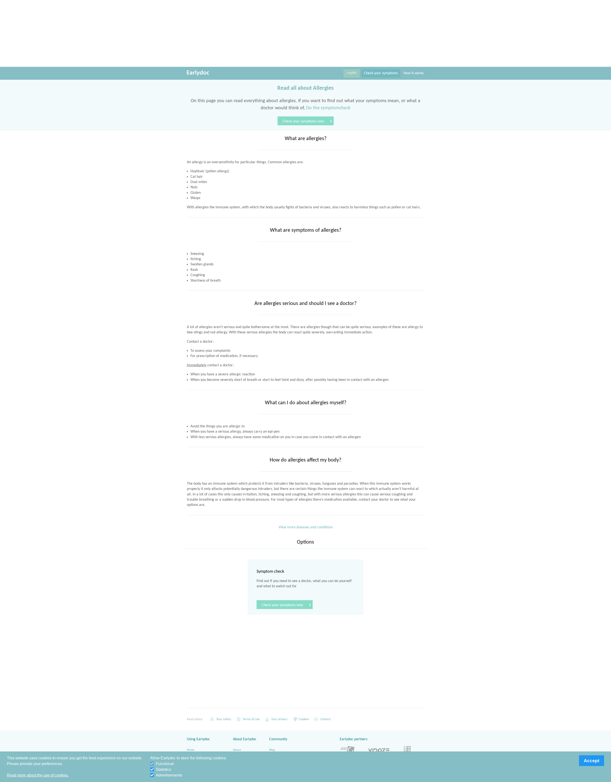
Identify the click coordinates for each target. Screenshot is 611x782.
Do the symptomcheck (328, 108)
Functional (165, 764)
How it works (414, 73)
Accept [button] (591, 760)
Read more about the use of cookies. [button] (38, 775)
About (237, 749)
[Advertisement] (305, 33)
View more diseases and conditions (306, 527)
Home (190, 749)
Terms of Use (251, 719)
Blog (272, 749)
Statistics (163, 769)
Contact (325, 719)
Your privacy (278, 719)
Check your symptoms (381, 73)
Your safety (223, 719)
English (351, 73)
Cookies (303, 719)
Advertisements (169, 775)
